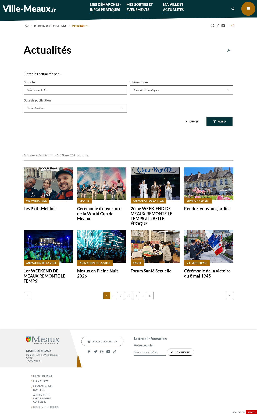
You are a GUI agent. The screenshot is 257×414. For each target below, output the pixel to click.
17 (150, 295)
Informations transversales (50, 25)
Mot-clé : (30, 82)
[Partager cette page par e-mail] (223, 25)
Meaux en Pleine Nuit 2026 (97, 273)
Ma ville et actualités (173, 7)
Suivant (229, 295)
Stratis (251, 412)
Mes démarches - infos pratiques (105, 7)
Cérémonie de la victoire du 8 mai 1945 (207, 273)
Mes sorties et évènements (139, 7)
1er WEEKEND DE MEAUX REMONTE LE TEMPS (44, 275)
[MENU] (248, 9)
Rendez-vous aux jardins (207, 208)
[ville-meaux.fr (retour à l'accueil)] (29, 9)
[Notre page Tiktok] (115, 351)
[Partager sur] (232, 25)
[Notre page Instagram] (102, 351)
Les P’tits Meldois (40, 208)
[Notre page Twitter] (95, 351)
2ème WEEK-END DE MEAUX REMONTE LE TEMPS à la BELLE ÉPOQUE (151, 216)
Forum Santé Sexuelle (151, 270)
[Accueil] (26, 25)
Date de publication (37, 100)
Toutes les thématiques (146, 90)
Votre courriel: (144, 345)
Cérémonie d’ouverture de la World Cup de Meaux (99, 213)
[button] (233, 9)
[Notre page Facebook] (89, 351)
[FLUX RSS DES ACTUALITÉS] (228, 50)
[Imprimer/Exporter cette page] (212, 25)
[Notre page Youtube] (108, 351)
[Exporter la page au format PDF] (217, 25)
